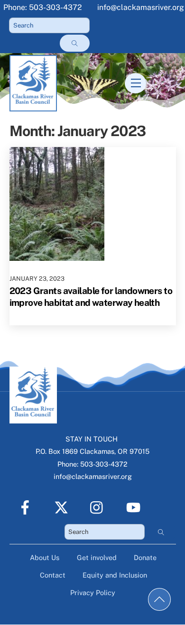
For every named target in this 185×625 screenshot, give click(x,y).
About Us (44, 557)
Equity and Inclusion (115, 575)
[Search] (74, 43)
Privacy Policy (92, 592)
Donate (145, 557)
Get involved (97, 557)
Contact (52, 575)
